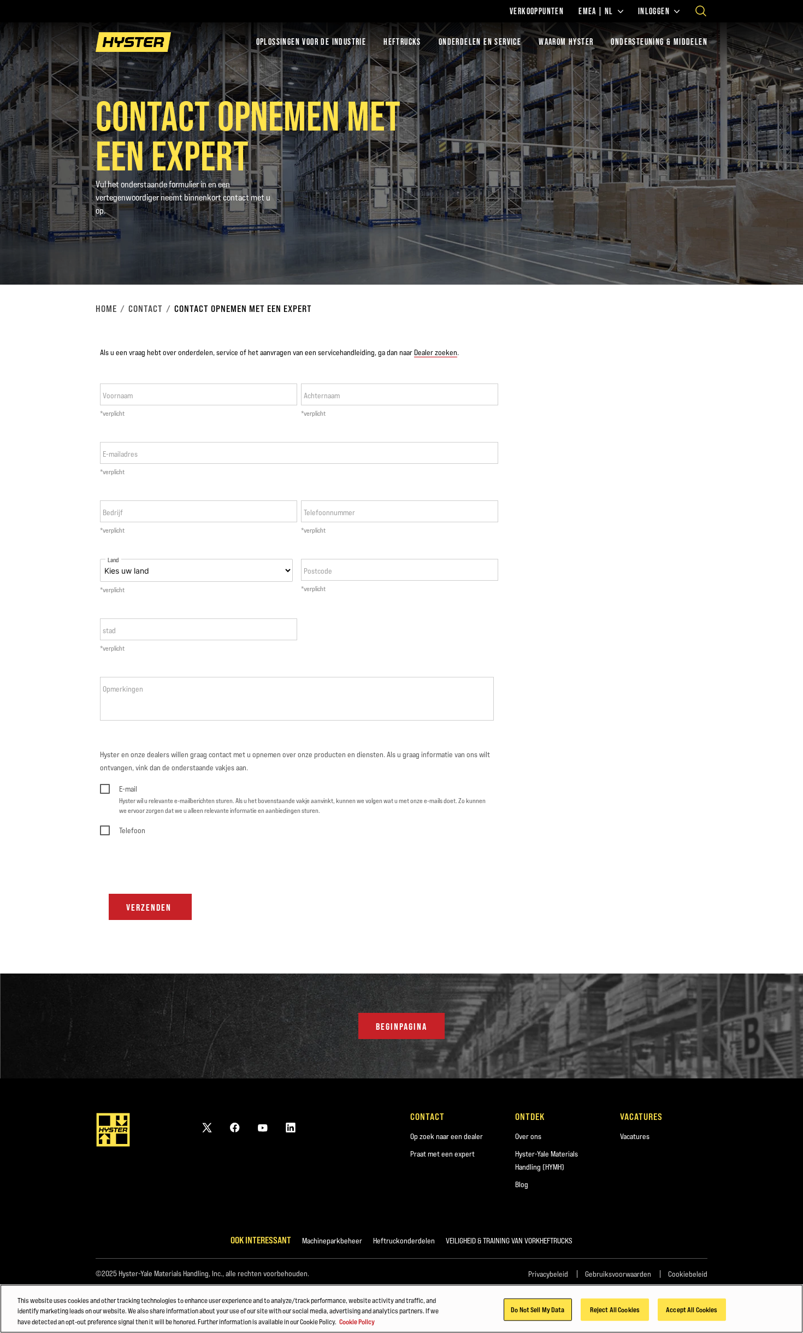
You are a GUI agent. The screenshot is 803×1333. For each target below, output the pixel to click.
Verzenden (149, 907)
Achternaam (322, 395)
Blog (521, 1184)
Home (106, 308)
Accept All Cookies (691, 1309)
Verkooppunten (537, 11)
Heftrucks (402, 42)
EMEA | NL (595, 11)
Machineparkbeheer (332, 1240)
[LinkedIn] (290, 1127)
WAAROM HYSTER (566, 42)
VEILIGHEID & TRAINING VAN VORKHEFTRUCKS (509, 1240)
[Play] (769, 251)
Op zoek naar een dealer (446, 1136)
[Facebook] (234, 1127)
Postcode (318, 571)
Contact (145, 308)
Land (113, 560)
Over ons (528, 1136)
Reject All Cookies (615, 1309)
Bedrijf (113, 512)
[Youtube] (262, 1127)
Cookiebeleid (687, 1274)
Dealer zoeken (435, 352)
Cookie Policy (357, 1321)
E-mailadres (120, 454)
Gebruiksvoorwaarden (618, 1274)
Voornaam (118, 395)
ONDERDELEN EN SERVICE (480, 42)
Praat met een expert (442, 1153)
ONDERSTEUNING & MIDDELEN (659, 42)
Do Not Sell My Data (537, 1309)
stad (109, 630)
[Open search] (700, 10)
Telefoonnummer (329, 512)
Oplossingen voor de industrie (311, 42)
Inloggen (654, 11)
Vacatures (635, 1136)
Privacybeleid (548, 1274)
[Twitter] (207, 1127)
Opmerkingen (123, 689)
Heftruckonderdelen (404, 1240)
